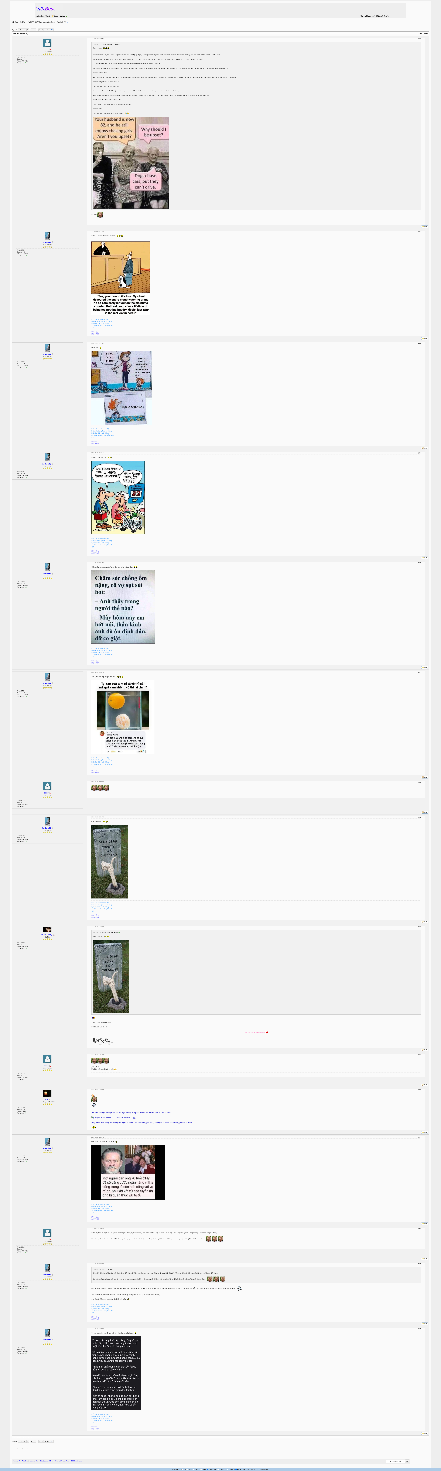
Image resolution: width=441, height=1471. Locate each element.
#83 (419, 817)
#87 (419, 1137)
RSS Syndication (76, 1461)
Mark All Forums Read (62, 1461)
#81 (419, 672)
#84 (419, 927)
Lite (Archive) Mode (46, 1461)
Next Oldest (17, 1437)
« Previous (22, 30)
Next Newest (26, 1437)
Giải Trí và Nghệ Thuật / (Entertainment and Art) (37, 22)
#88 (419, 1228)
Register (62, 16)
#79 (419, 453)
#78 (419, 343)
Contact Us (16, 1461)
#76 (419, 38)
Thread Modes (423, 33)
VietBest (15, 22)
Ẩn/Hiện (262, 1469)
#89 (419, 1264)
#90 (419, 1329)
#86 (419, 1090)
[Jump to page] (52, 30)
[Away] (50, 49)
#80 (419, 563)
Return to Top (34, 1461)
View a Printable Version (24, 1449)
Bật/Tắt (253, 1469)
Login (56, 16)
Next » (47, 30)
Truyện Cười (61, 22)
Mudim (174, 1469)
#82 (419, 782)
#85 (419, 1055)
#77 (419, 231)
